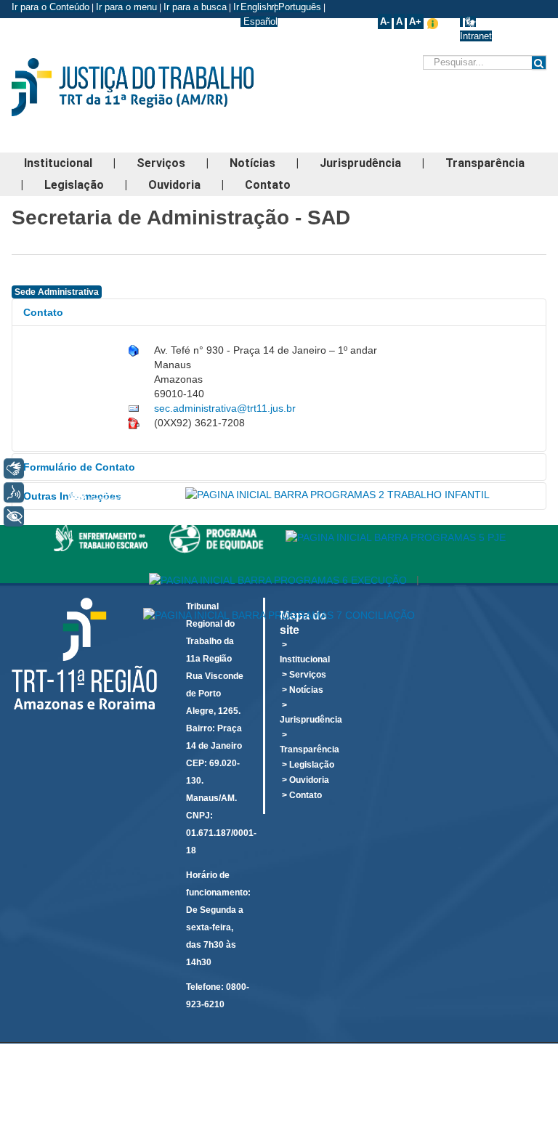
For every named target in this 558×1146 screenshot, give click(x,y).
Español (259, 21)
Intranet (476, 36)
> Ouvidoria (305, 780)
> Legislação (308, 765)
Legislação (74, 185)
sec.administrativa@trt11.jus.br (225, 408)
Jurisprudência (360, 163)
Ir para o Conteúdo (50, 6)
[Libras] (14, 468)
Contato (268, 185)
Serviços (161, 163)
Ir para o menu (126, 6)
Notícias (252, 163)
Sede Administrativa (57, 292)
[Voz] (14, 492)
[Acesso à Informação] (461, 21)
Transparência (485, 163)
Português (299, 6)
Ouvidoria (174, 185)
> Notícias (302, 690)
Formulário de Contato (79, 467)
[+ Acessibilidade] (14, 516)
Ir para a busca (195, 6)
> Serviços (304, 675)
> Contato (302, 795)
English (256, 6)
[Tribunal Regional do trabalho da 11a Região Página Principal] (155, 87)
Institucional (58, 163)
